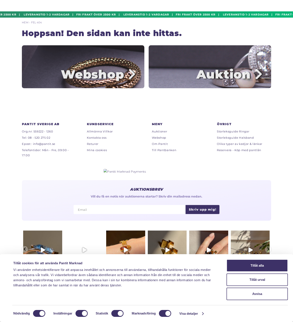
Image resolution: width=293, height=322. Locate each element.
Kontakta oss (96, 137)
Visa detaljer (188, 313)
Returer (92, 144)
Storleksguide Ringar (233, 131)
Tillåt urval (257, 279)
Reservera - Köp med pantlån (239, 150)
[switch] (82, 313)
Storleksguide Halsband (235, 137)
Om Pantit (160, 144)
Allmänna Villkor (100, 131)
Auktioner (159, 131)
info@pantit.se (44, 144)
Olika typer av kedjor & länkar (239, 144)
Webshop (159, 137)
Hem (25, 22)
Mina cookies (97, 150)
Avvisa (257, 294)
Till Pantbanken (164, 150)
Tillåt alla (257, 265)
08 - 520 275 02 (39, 137)
